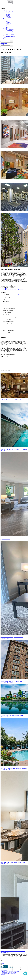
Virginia (7, 12)
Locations (5, 10)
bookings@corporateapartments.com (8, 973)
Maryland (8, 14)
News (7, 20)
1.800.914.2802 (4, 974)
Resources (8, 24)
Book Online (5, 38)
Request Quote (4, 288)
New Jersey (8, 17)
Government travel (9, 30)
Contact (4, 37)
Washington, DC (9, 11)
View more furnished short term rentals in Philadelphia (12, 289)
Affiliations (8, 22)
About (4, 18)
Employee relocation (10, 34)
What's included (9, 25)
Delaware (8, 16)
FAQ (7, 27)
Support (4, 35)
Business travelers (9, 33)
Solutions (5, 28)
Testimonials (8, 23)
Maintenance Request (10, 36)
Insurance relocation (10, 29)
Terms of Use (10, 969)
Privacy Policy (4, 969)
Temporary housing (10, 31)
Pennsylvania (8, 15)
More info (20, 294)
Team (7, 21)
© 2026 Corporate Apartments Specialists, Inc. (10, 971)
